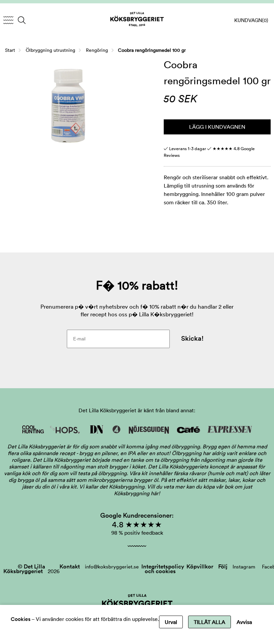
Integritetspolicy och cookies (162, 569)
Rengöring (97, 50)
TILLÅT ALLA (209, 622)
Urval (171, 622)
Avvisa (244, 622)
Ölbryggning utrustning (50, 50)
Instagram (244, 566)
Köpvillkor (199, 566)
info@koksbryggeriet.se (112, 566)
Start (10, 50)
